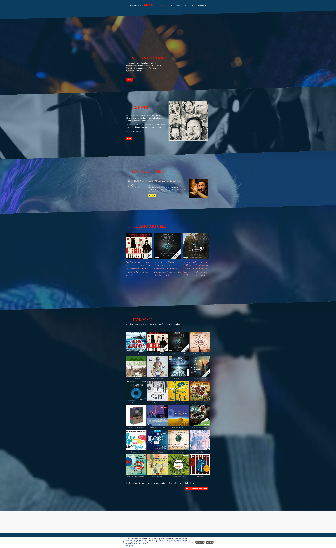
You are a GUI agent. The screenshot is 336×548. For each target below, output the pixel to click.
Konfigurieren (130, 546)
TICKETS (152, 196)
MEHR (129, 139)
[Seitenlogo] (141, 8)
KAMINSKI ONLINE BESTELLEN (196, 488)
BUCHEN (130, 80)
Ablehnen (210, 542)
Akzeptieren (200, 542)
